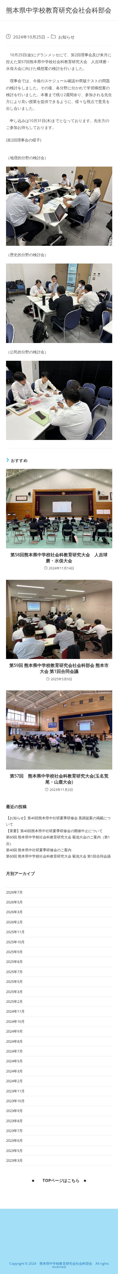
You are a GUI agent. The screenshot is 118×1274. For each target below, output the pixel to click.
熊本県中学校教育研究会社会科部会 (58, 9)
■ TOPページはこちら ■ (59, 1180)
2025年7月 (14, 971)
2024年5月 (14, 1061)
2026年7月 (14, 892)
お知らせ (66, 37)
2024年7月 (14, 1051)
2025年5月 (14, 981)
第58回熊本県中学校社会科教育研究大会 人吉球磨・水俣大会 (59, 558)
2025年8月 (14, 961)
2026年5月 (14, 902)
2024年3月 (14, 1071)
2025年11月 (15, 931)
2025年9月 (14, 951)
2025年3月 (14, 991)
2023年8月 (14, 1120)
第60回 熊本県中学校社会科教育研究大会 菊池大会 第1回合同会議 (58, 856)
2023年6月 (14, 1140)
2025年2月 (14, 1001)
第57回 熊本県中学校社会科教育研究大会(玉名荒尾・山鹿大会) (59, 779)
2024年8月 (14, 1041)
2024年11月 (15, 1011)
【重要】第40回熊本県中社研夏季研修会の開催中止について (54, 830)
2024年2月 (14, 1080)
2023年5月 (14, 1150)
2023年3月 (14, 1160)
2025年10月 (15, 941)
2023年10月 (15, 1100)
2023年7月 (14, 1130)
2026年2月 (14, 922)
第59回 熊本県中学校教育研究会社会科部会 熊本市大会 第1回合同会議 (59, 668)
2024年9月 (14, 1031)
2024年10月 (15, 1021)
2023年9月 (14, 1110)
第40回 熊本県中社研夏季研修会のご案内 (38, 849)
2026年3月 (14, 911)
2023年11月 (15, 1091)
